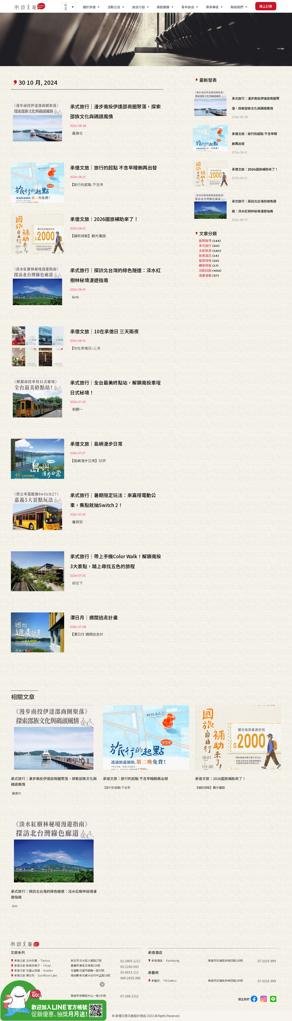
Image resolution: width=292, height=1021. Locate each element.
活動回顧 (205, 270)
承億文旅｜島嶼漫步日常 (96, 443)
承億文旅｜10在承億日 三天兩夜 (104, 331)
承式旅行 (205, 245)
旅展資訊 (205, 255)
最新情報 (205, 260)
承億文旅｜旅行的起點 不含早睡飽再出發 (113, 167)
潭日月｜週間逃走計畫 (94, 617)
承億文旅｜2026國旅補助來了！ (104, 218)
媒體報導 (205, 240)
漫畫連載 (205, 275)
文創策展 (205, 250)
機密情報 (205, 265)
